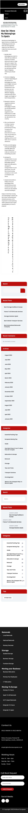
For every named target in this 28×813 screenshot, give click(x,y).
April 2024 (7, 373)
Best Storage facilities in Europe (13, 307)
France (6, 14)
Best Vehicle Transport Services (13, 320)
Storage (7, 463)
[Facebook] (3, 801)
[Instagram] (7, 801)
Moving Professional (9, 22)
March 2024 (8, 378)
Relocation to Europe (11, 454)
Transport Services (10, 472)
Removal (7, 459)
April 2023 (7, 414)
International (8, 597)
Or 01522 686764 (16, 731)
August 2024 (8, 355)
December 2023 (9, 391)
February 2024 (9, 382)
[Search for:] (14, 499)
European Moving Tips (11, 439)
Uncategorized (9, 477)
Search (22, 290)
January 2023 (8, 419)
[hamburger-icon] (25, 11)
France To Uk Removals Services (13, 311)
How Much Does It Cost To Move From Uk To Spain (14, 449)
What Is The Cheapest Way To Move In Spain (13, 482)
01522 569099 (5, 731)
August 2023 (8, 405)
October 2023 (9, 396)
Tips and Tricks (9, 468)
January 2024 (9, 387)
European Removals (11, 11)
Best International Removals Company (12, 326)
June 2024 (8, 364)
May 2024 (7, 369)
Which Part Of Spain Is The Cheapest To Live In (12, 245)
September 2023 (9, 401)
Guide (6, 444)
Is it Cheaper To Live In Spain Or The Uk (9, 235)
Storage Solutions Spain (11, 316)
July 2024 (7, 360)
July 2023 (7, 410)
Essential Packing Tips (11, 434)
